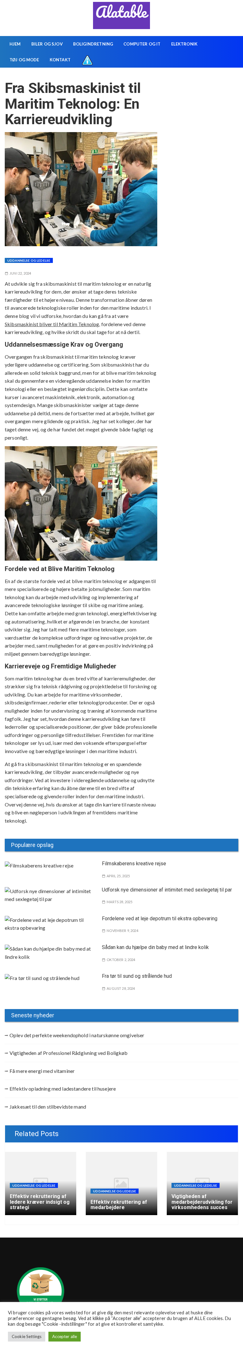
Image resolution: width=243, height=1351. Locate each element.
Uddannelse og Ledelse (28, 260)
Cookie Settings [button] (26, 1336)
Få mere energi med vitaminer (42, 1071)
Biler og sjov (47, 43)
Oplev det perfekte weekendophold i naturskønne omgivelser (77, 1035)
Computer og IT (141, 43)
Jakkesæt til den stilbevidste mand (47, 1107)
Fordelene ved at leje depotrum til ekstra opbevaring (159, 919)
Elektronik (184, 43)
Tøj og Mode (24, 59)
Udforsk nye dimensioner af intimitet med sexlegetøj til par (167, 890)
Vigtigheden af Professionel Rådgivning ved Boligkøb (68, 1053)
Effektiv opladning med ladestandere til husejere (62, 1089)
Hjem (15, 43)
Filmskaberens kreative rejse (134, 864)
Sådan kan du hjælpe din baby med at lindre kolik (155, 947)
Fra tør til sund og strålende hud (137, 976)
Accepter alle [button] (64, 1336)
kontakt (60, 59)
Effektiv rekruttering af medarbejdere (118, 1205)
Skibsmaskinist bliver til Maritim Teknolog (52, 324)
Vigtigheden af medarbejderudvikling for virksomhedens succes (202, 1201)
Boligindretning (93, 43)
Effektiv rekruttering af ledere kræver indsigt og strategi (40, 1201)
